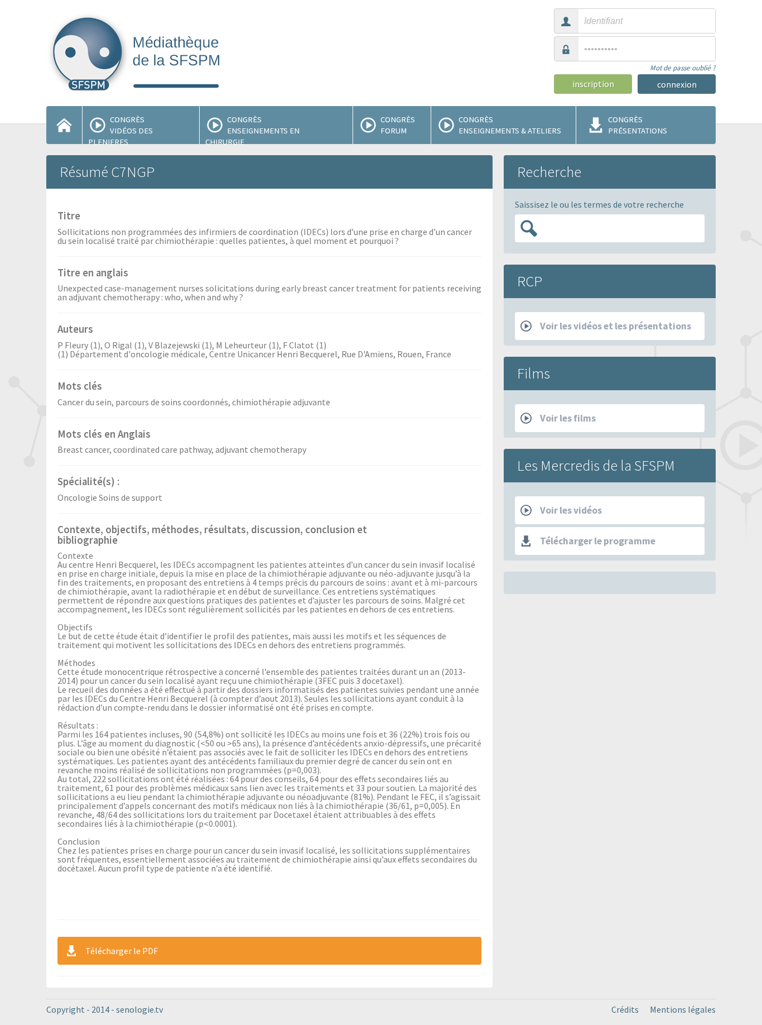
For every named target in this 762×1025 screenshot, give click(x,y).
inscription (593, 83)
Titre (68, 216)
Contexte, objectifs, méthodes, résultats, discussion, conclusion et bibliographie (212, 536)
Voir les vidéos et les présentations (615, 326)
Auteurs (75, 330)
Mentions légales (683, 1009)
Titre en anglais (92, 273)
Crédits (625, 1009)
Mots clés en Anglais (104, 434)
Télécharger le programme (597, 541)
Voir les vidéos (571, 510)
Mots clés (79, 386)
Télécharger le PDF (121, 950)
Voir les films (568, 418)
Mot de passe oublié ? (683, 68)
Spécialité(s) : (88, 482)
